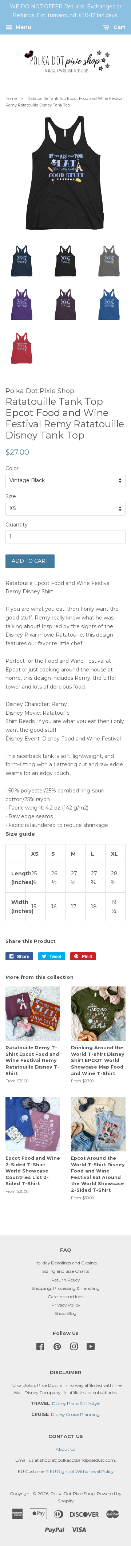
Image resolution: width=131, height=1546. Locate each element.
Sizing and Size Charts (65, 1271)
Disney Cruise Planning (75, 1414)
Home (11, 98)
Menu (22, 27)
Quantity (16, 524)
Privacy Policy (65, 1305)
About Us (65, 1449)
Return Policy (65, 1280)
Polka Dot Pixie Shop (73, 1493)
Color (12, 468)
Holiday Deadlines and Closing (66, 1263)
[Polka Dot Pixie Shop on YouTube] (91, 1348)
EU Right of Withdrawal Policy (82, 1471)
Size (10, 496)
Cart (119, 27)
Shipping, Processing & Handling (66, 1288)
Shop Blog (65, 1313)
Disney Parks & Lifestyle (76, 1403)
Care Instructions (65, 1296)
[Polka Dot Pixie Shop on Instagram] (74, 1348)
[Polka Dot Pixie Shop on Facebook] (40, 1348)
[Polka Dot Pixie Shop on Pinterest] (57, 1348)
